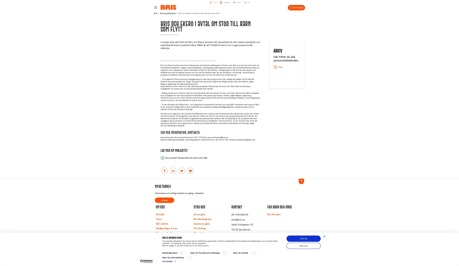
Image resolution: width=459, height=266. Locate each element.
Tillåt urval (303, 246)
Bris (155, 13)
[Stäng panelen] (324, 236)
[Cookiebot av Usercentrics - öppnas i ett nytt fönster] (146, 261)
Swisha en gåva (202, 223)
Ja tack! (164, 200)
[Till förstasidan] (168, 7)
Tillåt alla (303, 239)
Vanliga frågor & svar (166, 228)
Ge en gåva (298, 7)
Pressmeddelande (168, 13)
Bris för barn (274, 214)
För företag (200, 228)
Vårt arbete (162, 223)
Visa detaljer (167, 261)
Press (159, 219)
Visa (280, 67)
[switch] (225, 253)
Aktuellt (160, 214)
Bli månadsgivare (202, 219)
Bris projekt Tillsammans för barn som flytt (186, 158)
